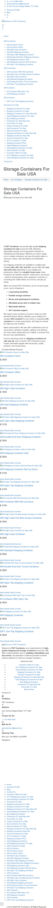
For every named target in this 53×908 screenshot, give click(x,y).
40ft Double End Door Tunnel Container (22, 81)
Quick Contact (15, 365)
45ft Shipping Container (16, 94)
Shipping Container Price (16, 143)
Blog (8, 12)
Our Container (16, 179)
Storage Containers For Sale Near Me (21, 133)
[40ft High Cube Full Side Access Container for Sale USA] (23, 514)
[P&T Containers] (14, 644)
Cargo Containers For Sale (17, 126)
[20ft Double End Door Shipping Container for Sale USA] (22, 433)
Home (6, 36)
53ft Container (9, 97)
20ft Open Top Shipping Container (20, 64)
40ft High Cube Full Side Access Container (23, 74)
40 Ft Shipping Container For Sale (20, 155)
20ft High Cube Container (17, 49)
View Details (4, 365)
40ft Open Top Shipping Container (20, 84)
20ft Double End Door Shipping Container (23, 57)
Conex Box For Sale (14, 123)
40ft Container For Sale (16, 150)
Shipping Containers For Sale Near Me (22, 113)
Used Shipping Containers (17, 145)
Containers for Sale (11, 105)
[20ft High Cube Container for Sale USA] (16, 384)
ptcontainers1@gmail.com (19, 3)
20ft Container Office (15, 47)
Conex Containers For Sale (17, 138)
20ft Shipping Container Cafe (18, 59)
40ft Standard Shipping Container (20, 79)
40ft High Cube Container (17, 76)
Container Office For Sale (17, 153)
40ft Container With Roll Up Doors (20, 71)
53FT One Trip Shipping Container (20, 101)
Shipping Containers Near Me (18, 135)
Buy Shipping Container (16, 118)
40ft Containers (10, 68)
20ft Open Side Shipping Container (20, 54)
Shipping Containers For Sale (18, 108)
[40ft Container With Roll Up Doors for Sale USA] (19, 497)
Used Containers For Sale (17, 130)
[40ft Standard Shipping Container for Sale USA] (19, 546)
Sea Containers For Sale (16, 128)
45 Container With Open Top (18, 91)
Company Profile (13, 10)
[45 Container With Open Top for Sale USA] (17, 595)
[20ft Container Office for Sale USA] (14, 368)
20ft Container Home (15, 44)
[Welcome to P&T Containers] (14, 21)
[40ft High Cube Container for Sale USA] (16, 530)
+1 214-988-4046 (16, 1)
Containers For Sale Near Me (18, 121)
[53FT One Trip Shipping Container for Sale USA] (19, 627)
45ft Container (9, 87)
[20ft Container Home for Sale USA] (14, 352)
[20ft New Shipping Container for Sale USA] (17, 400)
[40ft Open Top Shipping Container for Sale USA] (19, 578)
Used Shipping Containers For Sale (20, 116)
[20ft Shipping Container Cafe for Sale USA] (17, 449)
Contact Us (8, 161)
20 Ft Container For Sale (16, 140)
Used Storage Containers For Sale (20, 157)
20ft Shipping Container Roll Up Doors (21, 62)
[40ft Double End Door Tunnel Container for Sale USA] (21, 562)
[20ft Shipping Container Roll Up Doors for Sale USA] (21, 465)
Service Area (29, 689)
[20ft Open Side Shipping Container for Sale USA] (20, 416)
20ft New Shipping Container (18, 52)
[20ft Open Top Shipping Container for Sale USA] (19, 481)
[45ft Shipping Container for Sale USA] (15, 611)
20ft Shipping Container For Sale (19, 148)
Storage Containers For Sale (18, 111)
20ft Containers (10, 41)
